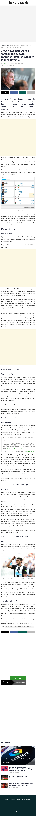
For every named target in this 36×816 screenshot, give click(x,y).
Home (2, 45)
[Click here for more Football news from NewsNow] (8, 682)
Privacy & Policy (21, 799)
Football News (19, 682)
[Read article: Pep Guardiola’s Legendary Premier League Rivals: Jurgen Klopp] (4, 785)
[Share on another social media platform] (31, 92)
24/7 (24, 682)
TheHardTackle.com (20, 808)
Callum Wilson (9, 626)
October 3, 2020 (29, 451)
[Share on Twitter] (5, 92)
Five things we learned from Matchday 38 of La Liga (18, 759)
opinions (7, 45)
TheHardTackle (18, 2)
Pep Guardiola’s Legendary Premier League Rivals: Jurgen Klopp (21, 784)
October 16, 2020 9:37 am (16, 63)
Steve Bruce (30, 626)
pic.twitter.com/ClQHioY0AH (16, 448)
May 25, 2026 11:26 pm (7, 762)
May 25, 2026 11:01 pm (14, 772)
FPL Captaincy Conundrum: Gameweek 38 (18, 777)
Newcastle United (20, 626)
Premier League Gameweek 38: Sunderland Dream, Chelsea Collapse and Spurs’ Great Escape (21, 768)
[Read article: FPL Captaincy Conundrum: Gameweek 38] (4, 777)
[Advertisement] (18, 24)
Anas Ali (5, 63)
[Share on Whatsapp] (22, 92)
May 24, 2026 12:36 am (14, 787)
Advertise (12, 799)
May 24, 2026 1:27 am (13, 780)
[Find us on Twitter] (16, 812)
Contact (28, 799)
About (6, 799)
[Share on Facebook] (14, 92)
